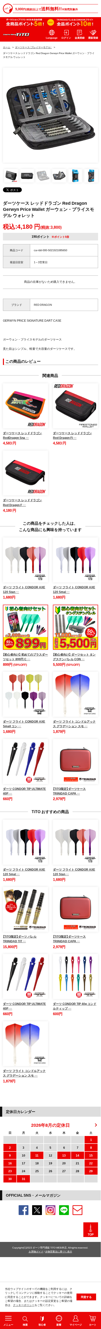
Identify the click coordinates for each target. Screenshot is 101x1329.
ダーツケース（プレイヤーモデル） (33, 47)
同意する (86, 1297)
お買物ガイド (36, 1251)
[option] (50, 115)
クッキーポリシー (24, 1305)
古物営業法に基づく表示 (58, 1251)
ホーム (6, 47)
